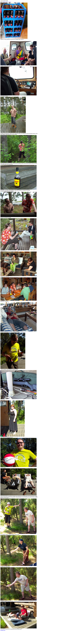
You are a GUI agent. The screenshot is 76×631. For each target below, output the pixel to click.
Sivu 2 (4, 1)
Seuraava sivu (2, 630)
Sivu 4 (10, 1)
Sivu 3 (7, 1)
